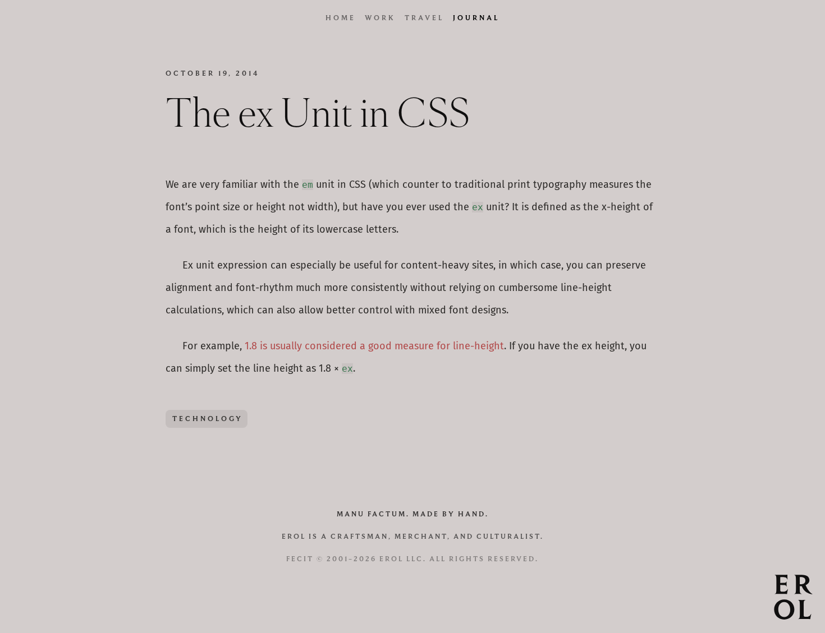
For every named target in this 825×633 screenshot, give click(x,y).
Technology (207, 418)
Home (341, 17)
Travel (424, 17)
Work (380, 17)
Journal (476, 17)
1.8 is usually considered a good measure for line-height (374, 346)
